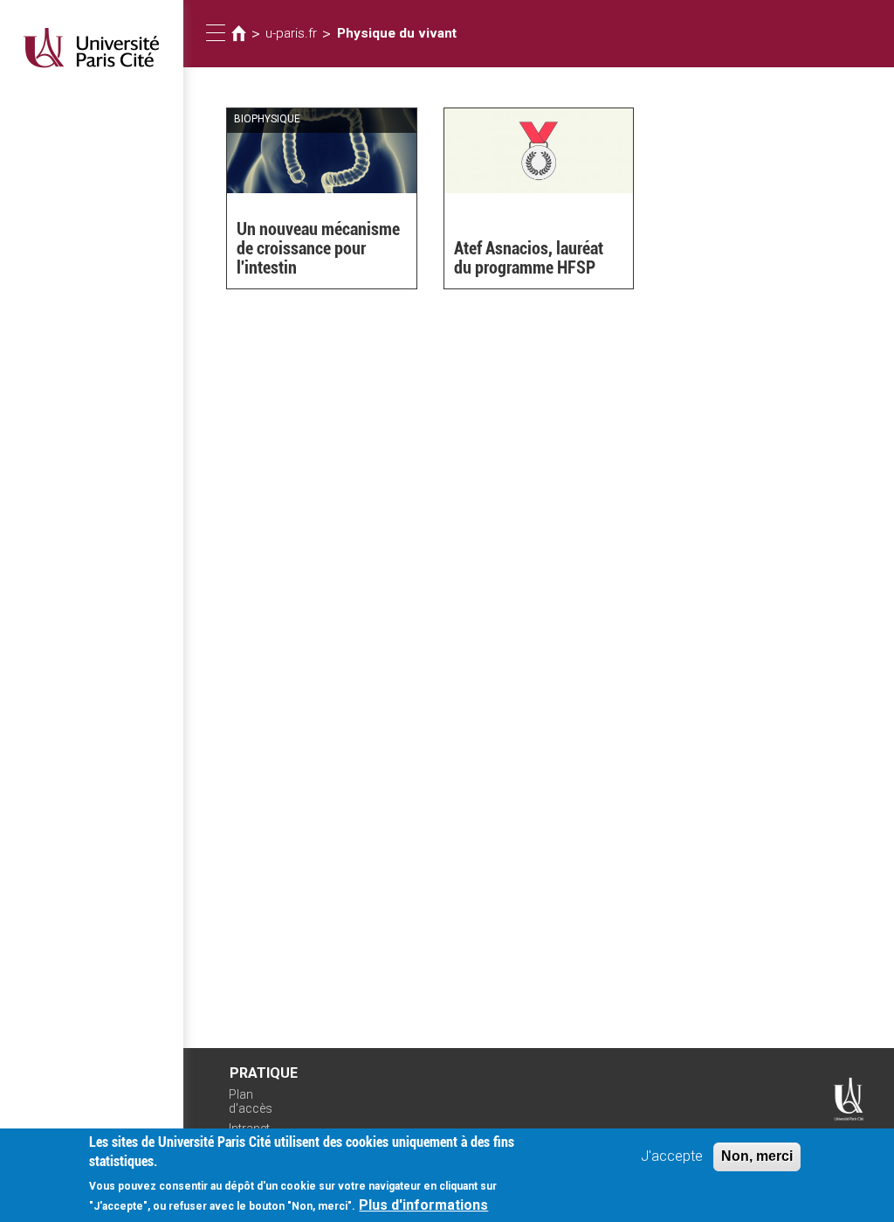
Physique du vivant (397, 33)
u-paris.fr (291, 33)
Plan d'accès (250, 1101)
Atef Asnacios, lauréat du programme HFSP (528, 258)
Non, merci (757, 1156)
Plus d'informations (423, 1205)
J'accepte (672, 1156)
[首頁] (91, 47)
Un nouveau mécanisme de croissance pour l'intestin (318, 248)
